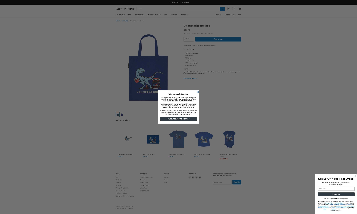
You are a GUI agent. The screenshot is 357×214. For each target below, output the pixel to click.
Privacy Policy (329, 203)
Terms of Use (339, 203)
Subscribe (336, 194)
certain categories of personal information (341, 204)
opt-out (334, 209)
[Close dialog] (198, 92)
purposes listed (324, 206)
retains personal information (339, 207)
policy (324, 209)
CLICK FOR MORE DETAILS (178, 119)
